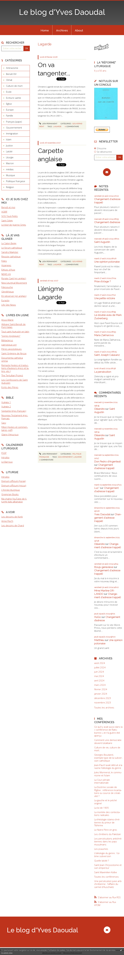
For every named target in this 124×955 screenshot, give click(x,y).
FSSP (4, 452)
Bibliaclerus (7, 340)
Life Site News (8, 304)
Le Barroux (7, 461)
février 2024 (100, 689)
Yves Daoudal (102, 514)
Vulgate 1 (6, 402)
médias (10, 169)
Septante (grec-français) (13, 410)
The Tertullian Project (12, 375)
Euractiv (5, 300)
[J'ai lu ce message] (121, 950)
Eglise (9, 103)
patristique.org (8, 344)
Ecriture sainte (13, 97)
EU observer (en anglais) (13, 295)
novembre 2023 (102, 702)
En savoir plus (6, 952)
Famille (9, 115)
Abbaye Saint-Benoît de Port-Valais (13, 326)
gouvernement (65, 457)
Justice (9, 145)
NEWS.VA (6, 274)
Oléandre (99, 408)
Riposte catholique (11, 256)
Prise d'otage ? (102, 281)
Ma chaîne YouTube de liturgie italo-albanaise (14, 500)
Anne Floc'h (7, 521)
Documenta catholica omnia (12, 359)
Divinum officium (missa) (13, 485)
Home (45, 30)
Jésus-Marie (7, 319)
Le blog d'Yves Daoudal (62, 12)
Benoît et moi (8, 207)
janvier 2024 (100, 693)
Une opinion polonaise (107, 261)
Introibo (5, 457)
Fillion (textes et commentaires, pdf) (14, 428)
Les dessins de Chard (12, 525)
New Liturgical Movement (14, 282)
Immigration (12, 133)
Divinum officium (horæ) (13, 481)
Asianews (6, 265)
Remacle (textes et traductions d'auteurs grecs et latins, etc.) (15, 368)
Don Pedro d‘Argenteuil (107, 461)
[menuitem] (44, 30)
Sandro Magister (9, 252)
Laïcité (9, 151)
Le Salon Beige (8, 243)
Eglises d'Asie (8, 269)
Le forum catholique (11, 247)
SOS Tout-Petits (9, 216)
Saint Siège (7, 220)
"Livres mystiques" (10, 335)
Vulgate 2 (6, 406)
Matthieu (99, 640)
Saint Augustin (102, 241)
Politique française (15, 181)
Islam (8, 139)
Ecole (8, 91)
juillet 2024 (100, 667)
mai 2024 (99, 676)
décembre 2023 (102, 698)
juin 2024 (99, 671)
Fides (4, 260)
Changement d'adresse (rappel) (104, 466)
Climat (9, 79)
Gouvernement (14, 127)
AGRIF (4, 211)
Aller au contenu (9, 2)
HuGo (97, 616)
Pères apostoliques (11, 348)
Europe (10, 109)
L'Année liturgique (10, 489)
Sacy (3, 422)
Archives (62, 30)
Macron (10, 163)
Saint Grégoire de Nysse (13, 353)
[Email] (107, 172)
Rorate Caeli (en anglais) (13, 278)
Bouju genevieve (103, 567)
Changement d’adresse (107, 222)
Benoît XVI (11, 73)
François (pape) (14, 121)
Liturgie (9, 157)
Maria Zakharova (104, 335)
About (79, 30)
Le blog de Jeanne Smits (13, 224)
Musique (10, 175)
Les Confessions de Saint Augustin (14, 381)
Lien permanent (49, 124)
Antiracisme (12, 67)
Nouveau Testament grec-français (14, 417)
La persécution (102, 371)
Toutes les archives (104, 707)
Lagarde (57, 126)
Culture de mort (14, 85)
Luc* (96, 487)
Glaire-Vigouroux (9, 434)
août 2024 (99, 663)
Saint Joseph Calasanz (107, 354)
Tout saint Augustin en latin (15, 331)
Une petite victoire (104, 298)
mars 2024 (100, 684)
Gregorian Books (10, 494)
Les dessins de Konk (12, 516)
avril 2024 (99, 680)
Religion (10, 187)
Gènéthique (7, 291)
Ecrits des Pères (9, 387)
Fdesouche (7, 287)
